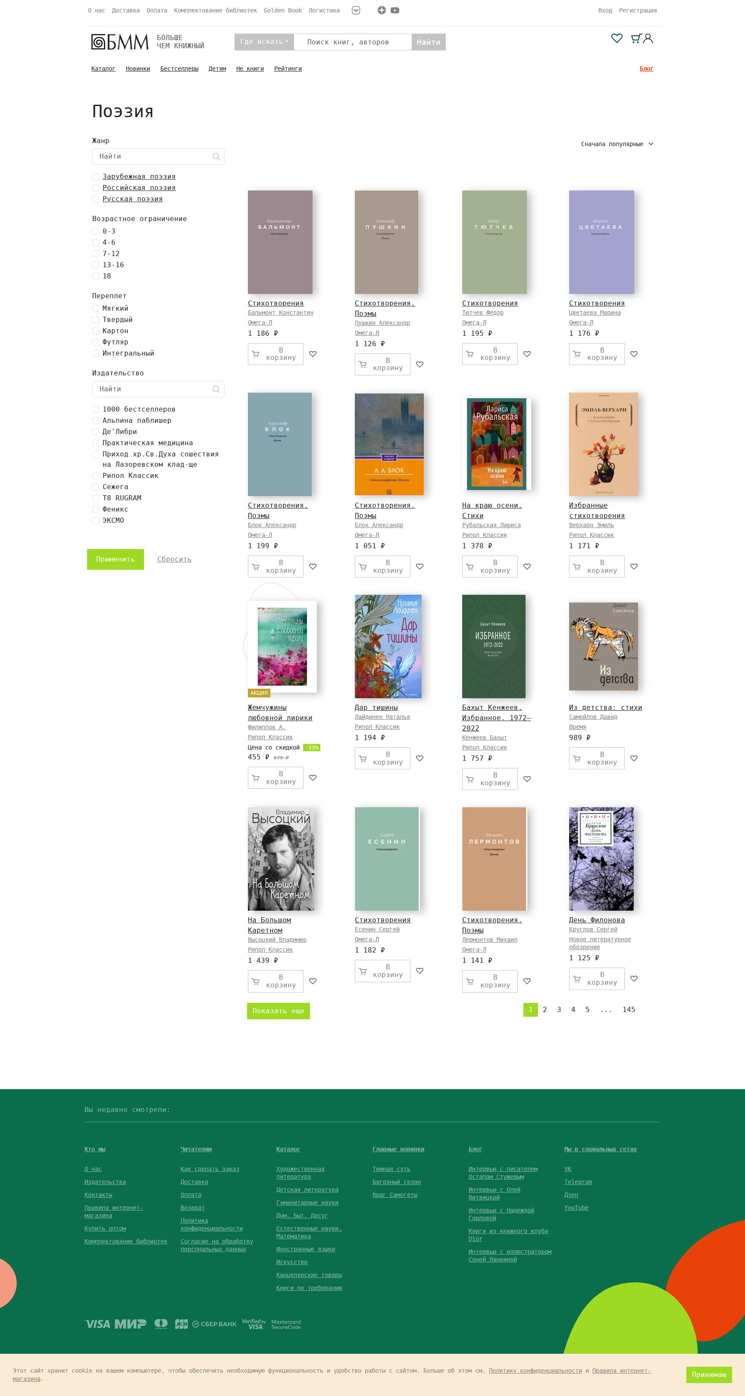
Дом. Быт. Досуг (302, 1215)
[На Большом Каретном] (281, 859)
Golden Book (283, 10)
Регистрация (638, 10)
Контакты (98, 1194)
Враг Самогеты (394, 1194)
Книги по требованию (309, 1287)
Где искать (261, 41)
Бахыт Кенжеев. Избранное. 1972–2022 (496, 717)
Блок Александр (272, 525)
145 (629, 1010)
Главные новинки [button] (398, 1149)
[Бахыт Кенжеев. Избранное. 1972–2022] (494, 646)
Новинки (138, 68)
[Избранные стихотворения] (603, 444)
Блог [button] (475, 1149)
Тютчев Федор (483, 312)
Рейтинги (288, 68)
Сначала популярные (614, 144)
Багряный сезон (396, 1181)
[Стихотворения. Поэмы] (386, 242)
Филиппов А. (267, 727)
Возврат (193, 1207)
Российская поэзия (139, 188)
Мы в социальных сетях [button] (600, 1149)
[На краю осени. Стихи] (496, 444)
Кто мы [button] (95, 1149)
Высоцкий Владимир (277, 939)
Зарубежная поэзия (139, 176)
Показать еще (278, 1011)
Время (577, 726)
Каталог (103, 68)
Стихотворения (276, 303)
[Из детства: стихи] (603, 646)
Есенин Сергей (377, 929)
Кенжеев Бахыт (484, 737)
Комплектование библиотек (215, 10)
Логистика (324, 10)
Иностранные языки (305, 1249)
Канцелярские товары (309, 1274)
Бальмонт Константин (280, 312)
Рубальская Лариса (491, 525)
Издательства (105, 1181)
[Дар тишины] (388, 646)
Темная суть (391, 1168)
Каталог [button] (288, 1149)
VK (567, 1168)
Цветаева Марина (595, 312)
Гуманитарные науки (307, 1202)
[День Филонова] (601, 859)
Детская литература (307, 1189)
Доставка (126, 10)
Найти (429, 42)
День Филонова (597, 920)
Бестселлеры (179, 68)
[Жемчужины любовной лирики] (282, 647)
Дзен (571, 1194)
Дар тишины (376, 707)
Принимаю (709, 1375)
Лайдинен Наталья (382, 716)
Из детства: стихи (605, 707)
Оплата (157, 10)
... (606, 1010)
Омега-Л (260, 322)
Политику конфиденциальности (535, 1370)
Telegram (578, 1181)
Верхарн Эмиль (591, 525)
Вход (605, 10)
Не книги (250, 68)
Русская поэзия (133, 199)
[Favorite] (313, 354)
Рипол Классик (484, 534)
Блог (647, 68)
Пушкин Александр (382, 322)
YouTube (576, 1207)
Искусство (291, 1262)
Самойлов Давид (593, 716)
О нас (96, 10)
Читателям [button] (196, 1149)
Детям (217, 68)
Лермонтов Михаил (489, 939)
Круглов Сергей (593, 929)
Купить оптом (105, 1228)
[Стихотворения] (280, 242)
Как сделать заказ (210, 1168)
